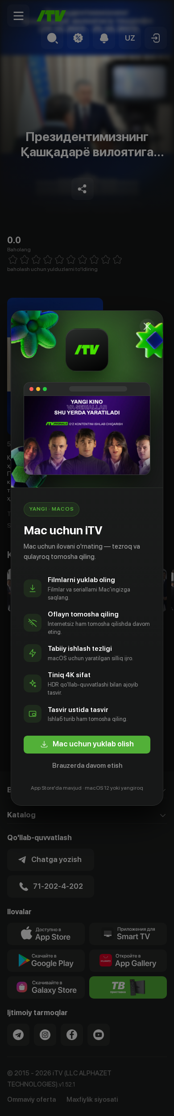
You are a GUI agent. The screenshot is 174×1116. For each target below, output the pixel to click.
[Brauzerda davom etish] (147, 326)
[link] (87, 745)
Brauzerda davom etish (87, 766)
